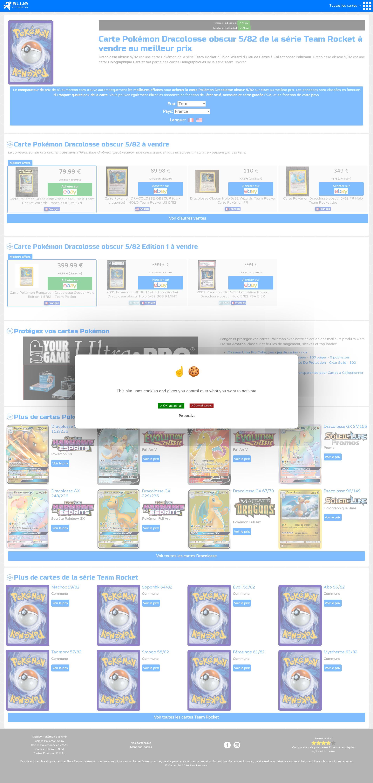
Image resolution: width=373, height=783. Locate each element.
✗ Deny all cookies (201, 405)
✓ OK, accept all (171, 405)
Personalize (187, 415)
